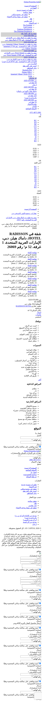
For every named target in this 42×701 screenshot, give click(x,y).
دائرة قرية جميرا (31, 518)
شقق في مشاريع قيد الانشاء (26, 508)
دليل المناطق (32, 493)
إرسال (38, 444)
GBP (35, 157)
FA (35, 129)
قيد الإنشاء (33, 487)
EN (35, 122)
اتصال (39, 313)
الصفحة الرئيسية (30, 468)
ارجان (34, 524)
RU (35, 120)
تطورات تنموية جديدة (29, 485)
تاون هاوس (32, 506)
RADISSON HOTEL (23, 306)
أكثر (39, 380)
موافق (38, 551)
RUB (35, 155)
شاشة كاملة (32, 252)
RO (35, 141)
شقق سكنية (32, 501)
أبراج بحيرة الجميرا (30, 520)
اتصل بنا (34, 472)
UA (35, 127)
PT (35, 139)
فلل (35, 503)
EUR (35, 149)
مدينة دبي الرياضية (30, 522)
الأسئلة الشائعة (31, 470)
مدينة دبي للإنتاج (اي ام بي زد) (26, 516)
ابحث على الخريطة (30, 491)
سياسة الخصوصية (30, 474)
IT (36, 137)
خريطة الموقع (31, 477)
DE (35, 124)
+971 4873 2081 (35, 112)
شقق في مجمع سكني (28, 489)
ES (35, 133)
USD (35, 153)
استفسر (38, 317)
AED (35, 151)
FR (35, 135)
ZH (35, 131)
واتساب (38, 315)
